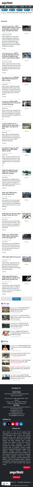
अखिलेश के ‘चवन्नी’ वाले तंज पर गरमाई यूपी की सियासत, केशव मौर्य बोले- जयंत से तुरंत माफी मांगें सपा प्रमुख (20, 333)
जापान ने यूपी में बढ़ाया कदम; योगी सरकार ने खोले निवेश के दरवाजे (20, 361)
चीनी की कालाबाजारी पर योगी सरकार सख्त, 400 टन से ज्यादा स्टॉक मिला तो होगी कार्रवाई (20, 347)
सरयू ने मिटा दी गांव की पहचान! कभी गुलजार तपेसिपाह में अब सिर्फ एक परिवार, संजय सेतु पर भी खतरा (19, 325)
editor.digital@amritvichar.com (16, 414)
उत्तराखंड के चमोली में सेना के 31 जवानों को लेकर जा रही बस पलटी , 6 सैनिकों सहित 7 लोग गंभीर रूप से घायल (11, 126)
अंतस (12, 10)
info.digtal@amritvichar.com (16, 415)
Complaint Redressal (23, 482)
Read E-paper (16, 477)
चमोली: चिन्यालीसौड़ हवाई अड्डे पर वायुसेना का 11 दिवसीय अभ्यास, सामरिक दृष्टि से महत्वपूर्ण (10, 172)
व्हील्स (5, 10)
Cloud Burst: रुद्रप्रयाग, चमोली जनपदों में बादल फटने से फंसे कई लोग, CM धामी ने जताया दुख (11, 103)
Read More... (27, 467)
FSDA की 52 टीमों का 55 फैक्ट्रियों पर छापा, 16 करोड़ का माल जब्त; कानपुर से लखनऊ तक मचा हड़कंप (20, 317)
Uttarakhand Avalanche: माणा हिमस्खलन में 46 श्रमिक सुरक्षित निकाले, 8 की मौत (10, 149)
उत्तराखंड (22, 7)
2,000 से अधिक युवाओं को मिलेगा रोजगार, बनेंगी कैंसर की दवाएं (20, 368)
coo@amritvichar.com (16, 412)
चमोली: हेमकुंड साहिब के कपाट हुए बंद (11, 257)
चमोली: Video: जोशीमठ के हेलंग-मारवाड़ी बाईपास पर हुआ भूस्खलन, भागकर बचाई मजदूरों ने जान (10, 236)
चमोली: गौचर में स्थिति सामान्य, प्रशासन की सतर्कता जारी (9, 193)
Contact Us (12, 482)
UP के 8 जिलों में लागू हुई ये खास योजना (20, 354)
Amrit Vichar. (25, 485)
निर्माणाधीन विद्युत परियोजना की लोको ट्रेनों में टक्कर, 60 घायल (10, 79)
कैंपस (27, 10)
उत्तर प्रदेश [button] (14, 7)
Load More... (16, 299)
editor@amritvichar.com (16, 410)
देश (26, 7)
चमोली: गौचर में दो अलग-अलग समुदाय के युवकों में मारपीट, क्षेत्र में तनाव (11, 214)
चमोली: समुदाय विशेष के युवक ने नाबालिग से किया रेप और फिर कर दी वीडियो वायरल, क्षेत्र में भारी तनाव (11, 278)
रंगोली (20, 10)
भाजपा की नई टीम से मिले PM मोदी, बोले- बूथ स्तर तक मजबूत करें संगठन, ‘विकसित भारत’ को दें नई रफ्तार (20, 309)
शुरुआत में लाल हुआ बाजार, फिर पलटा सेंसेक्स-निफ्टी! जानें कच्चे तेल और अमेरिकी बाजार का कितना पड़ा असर (20, 376)
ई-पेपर (8, 7)
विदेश (30, 7)
